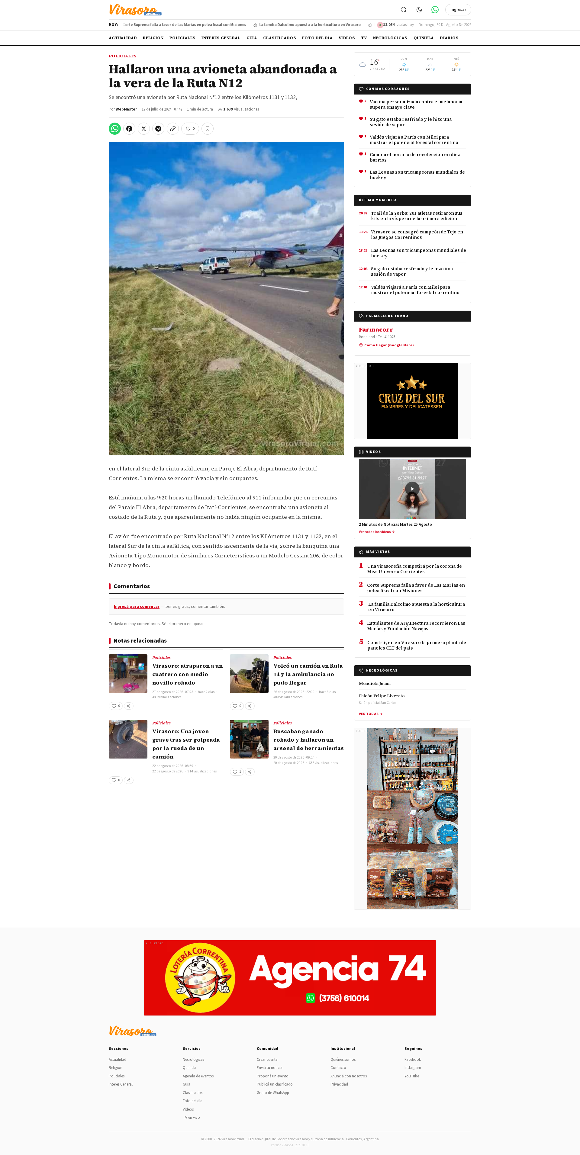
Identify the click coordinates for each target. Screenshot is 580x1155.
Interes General (220, 38)
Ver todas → (371, 714)
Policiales (182, 38)
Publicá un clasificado (275, 1084)
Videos (347, 38)
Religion (153, 38)
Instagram (412, 1067)
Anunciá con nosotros (348, 1076)
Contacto (338, 1067)
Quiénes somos (343, 1059)
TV (364, 38)
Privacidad (339, 1084)
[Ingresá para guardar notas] (207, 129)
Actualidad (123, 38)
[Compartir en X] (144, 129)
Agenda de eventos (198, 1076)
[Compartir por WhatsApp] (115, 129)
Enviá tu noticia (269, 1067)
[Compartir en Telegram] (158, 129)
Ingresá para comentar (137, 607)
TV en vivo (191, 1117)
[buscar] (403, 9)
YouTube (411, 1076)
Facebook (412, 1059)
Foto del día (317, 38)
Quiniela (424, 38)
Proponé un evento (272, 1076)
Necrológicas (390, 38)
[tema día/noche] (419, 9)
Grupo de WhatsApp (273, 1093)
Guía (251, 38)
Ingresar (458, 10)
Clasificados (279, 38)
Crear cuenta (267, 1059)
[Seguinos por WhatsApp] (435, 9)
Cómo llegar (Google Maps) (389, 345)
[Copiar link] (173, 129)
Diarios (449, 38)
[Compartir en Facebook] (129, 129)
